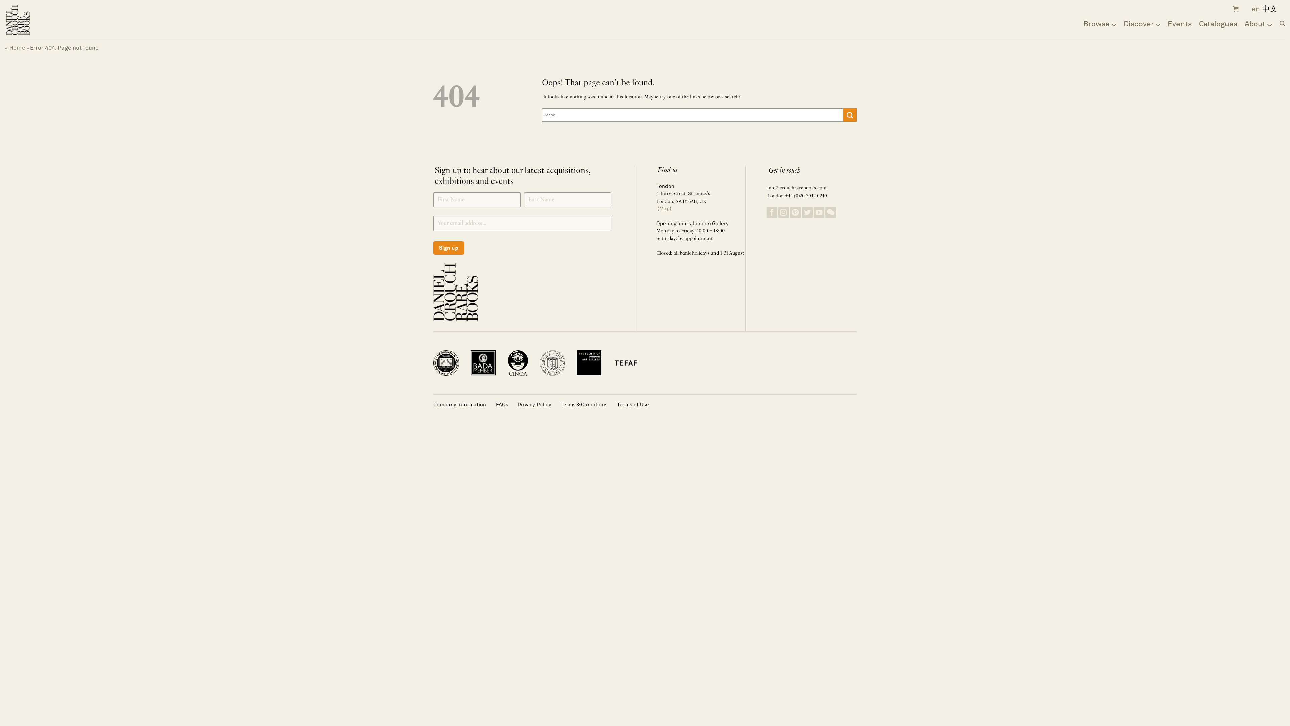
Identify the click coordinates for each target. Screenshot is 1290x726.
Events (1180, 23)
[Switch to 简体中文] (1270, 9)
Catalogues (1218, 23)
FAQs (502, 404)
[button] (1235, 9)
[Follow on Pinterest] (795, 212)
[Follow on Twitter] (807, 212)
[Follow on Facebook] (772, 212)
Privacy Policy (534, 404)
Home (17, 47)
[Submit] (850, 114)
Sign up (448, 248)
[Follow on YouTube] (819, 212)
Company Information (459, 404)
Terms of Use (633, 404)
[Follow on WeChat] (830, 212)
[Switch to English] (1253, 9)
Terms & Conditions (584, 404)
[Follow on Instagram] (783, 212)
